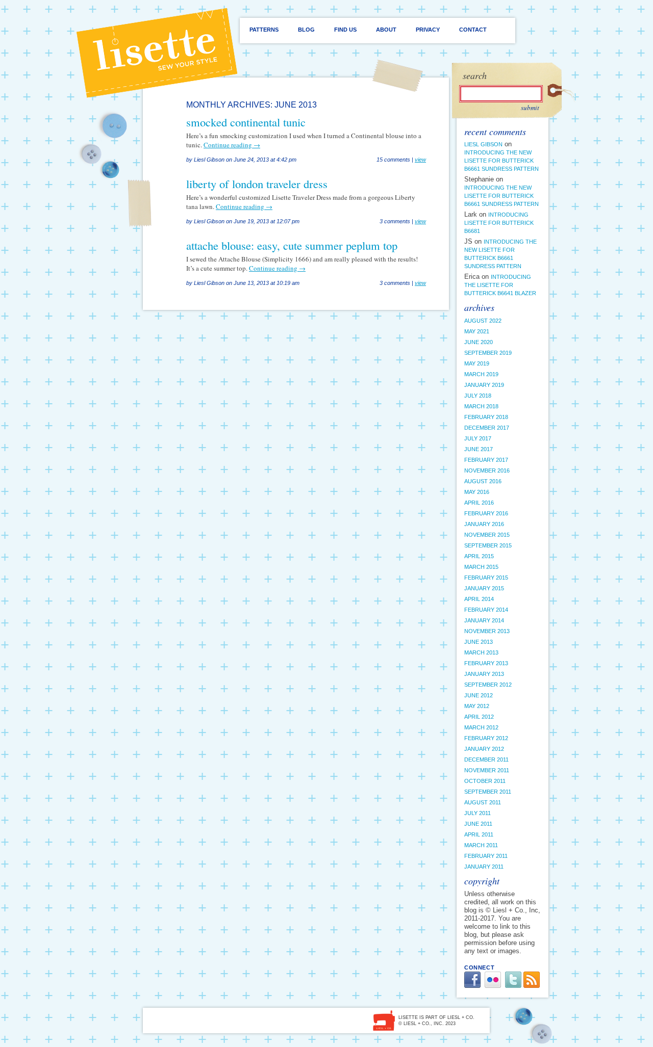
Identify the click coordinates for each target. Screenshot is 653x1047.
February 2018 (486, 417)
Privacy (428, 30)
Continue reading (232, 144)
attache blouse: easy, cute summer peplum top (291, 245)
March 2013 (481, 652)
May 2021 (476, 331)
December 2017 (486, 428)
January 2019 (484, 385)
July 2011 (477, 813)
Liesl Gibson (483, 144)
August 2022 (482, 321)
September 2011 (487, 792)
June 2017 (478, 449)
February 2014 (486, 610)
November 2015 (487, 535)
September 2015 (488, 545)
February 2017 (486, 460)
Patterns (264, 30)
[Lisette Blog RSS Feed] (531, 985)
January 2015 (484, 588)
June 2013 (478, 642)
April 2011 (478, 834)
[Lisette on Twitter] (513, 985)
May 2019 (476, 363)
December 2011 (486, 759)
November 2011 (486, 770)
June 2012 (478, 695)
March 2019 (481, 374)
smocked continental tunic (246, 121)
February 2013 (486, 663)
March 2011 (481, 845)
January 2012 (484, 749)
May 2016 (476, 492)
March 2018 (481, 406)
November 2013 (487, 631)
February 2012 (486, 738)
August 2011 (482, 802)
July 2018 (477, 395)
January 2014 (484, 620)
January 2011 (484, 866)
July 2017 (477, 438)
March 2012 (481, 727)
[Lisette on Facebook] (472, 985)
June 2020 (478, 342)
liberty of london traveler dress (257, 183)
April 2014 (479, 599)
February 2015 (486, 577)
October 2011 (485, 781)
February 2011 (486, 856)
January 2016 (484, 524)
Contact (473, 30)
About (386, 30)
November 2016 (487, 470)
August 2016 (482, 481)
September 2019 (488, 353)
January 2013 (484, 674)
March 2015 (481, 567)
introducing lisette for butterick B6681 (499, 223)
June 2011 (478, 824)
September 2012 (488, 685)
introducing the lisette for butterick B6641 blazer (500, 285)
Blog (306, 30)
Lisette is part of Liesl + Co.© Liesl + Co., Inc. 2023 (436, 1020)
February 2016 (486, 513)
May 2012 (476, 706)
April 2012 (479, 717)
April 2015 (479, 556)
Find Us (345, 30)
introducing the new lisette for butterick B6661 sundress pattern (501, 160)
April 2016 (479, 503)
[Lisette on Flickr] (493, 985)
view (420, 159)
